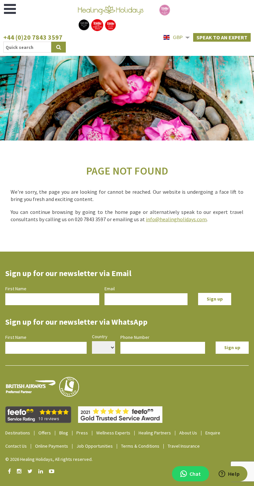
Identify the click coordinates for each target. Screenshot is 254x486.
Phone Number (134, 337)
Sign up (215, 299)
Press (82, 433)
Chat (195, 473)
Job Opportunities (94, 446)
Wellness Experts (113, 433)
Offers (44, 433)
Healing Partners (155, 433)
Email (110, 289)
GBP (178, 37)
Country (99, 337)
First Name (15, 289)
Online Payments (51, 446)
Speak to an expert (221, 37)
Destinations (17, 433)
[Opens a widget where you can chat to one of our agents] (229, 474)
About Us (188, 433)
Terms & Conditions (140, 446)
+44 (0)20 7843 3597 (33, 37)
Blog (63, 433)
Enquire (212, 433)
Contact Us (16, 446)
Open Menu (10, 9)
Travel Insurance (184, 446)
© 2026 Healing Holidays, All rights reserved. (49, 459)
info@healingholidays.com (176, 219)
